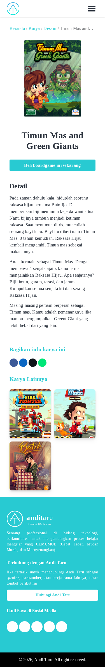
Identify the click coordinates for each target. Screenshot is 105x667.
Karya (34, 28)
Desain (49, 28)
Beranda (17, 28)
